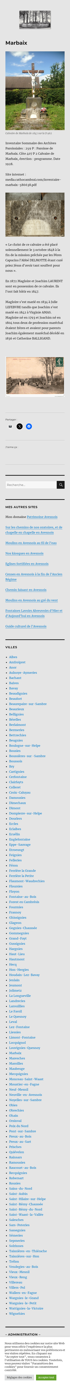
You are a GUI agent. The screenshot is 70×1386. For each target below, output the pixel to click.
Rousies (15, 1183)
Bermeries (16, 730)
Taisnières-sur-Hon (24, 1256)
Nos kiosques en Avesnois (24, 553)
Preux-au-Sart (20, 1141)
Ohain (13, 1115)
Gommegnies (19, 933)
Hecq (13, 964)
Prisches (15, 1147)
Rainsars (15, 1157)
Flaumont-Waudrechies (27, 881)
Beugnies (16, 740)
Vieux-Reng (18, 1277)
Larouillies (17, 1006)
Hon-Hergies (19, 970)
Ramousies (17, 1162)
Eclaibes (15, 829)
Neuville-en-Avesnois (25, 1095)
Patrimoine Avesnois (42, 517)
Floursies (16, 886)
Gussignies (17, 943)
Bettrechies (17, 735)
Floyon (14, 891)
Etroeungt (16, 850)
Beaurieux (16, 709)
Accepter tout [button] (46, 1377)
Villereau (15, 1282)
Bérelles (15, 719)
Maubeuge (17, 1069)
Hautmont (17, 959)
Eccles (13, 824)
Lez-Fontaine (19, 1027)
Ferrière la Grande (22, 871)
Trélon (14, 1261)
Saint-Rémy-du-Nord (25, 1209)
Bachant (15, 678)
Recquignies (18, 1173)
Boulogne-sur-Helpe (24, 745)
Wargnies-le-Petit (23, 1303)
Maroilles (16, 1063)
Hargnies (16, 949)
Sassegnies (17, 1230)
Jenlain (14, 980)
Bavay (13, 688)
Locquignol (17, 1042)
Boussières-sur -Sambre (27, 756)
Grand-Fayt (18, 938)
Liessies (15, 1032)
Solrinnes (16, 1246)
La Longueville (20, 996)
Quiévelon (16, 1152)
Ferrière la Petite (21, 876)
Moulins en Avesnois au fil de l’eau (31, 543)
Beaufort (15, 699)
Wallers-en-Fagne (23, 1293)
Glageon (15, 923)
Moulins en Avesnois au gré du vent (31, 600)
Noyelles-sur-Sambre (25, 1100)
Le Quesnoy (17, 1016)
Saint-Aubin (18, 1194)
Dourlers (15, 818)
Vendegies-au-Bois (23, 1267)
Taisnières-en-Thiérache (28, 1251)
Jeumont (15, 985)
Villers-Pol (17, 1287)
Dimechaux (17, 803)
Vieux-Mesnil (19, 1272)
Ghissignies (17, 917)
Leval (13, 1022)
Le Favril (15, 1011)
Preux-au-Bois (20, 1136)
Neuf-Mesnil (18, 1089)
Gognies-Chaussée (23, 928)
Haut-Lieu (17, 954)
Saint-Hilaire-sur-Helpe (27, 1199)
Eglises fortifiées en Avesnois (27, 564)
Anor (12, 667)
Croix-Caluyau (19, 792)
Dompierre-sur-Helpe (25, 813)
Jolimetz (15, 990)
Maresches (17, 1058)
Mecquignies (18, 1074)
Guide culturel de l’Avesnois (25, 626)
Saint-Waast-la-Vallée (26, 1214)
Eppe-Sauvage (20, 844)
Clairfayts (16, 782)
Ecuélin (14, 834)
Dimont (15, 808)
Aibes (13, 657)
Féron (13, 865)
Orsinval (15, 1121)
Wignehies (17, 1313)
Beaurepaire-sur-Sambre (28, 704)
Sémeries (16, 1235)
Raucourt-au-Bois (22, 1168)
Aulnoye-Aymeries (23, 672)
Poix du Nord (18, 1126)
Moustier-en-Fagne (24, 1084)
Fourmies (16, 907)
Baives (14, 683)
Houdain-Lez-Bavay (24, 975)
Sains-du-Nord (20, 1188)
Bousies (15, 751)
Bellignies (16, 714)
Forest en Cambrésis (24, 902)
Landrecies (17, 1001)
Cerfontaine (18, 777)
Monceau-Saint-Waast (26, 1079)
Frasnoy (15, 912)
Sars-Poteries (19, 1225)
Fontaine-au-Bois (22, 897)
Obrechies (16, 1110)
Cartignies (16, 771)
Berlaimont (17, 725)
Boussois (15, 761)
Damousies (17, 798)
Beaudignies (18, 693)
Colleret (15, 787)
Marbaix (15, 1053)
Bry (11, 766)
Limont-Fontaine (22, 1037)
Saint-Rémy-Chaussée (26, 1204)
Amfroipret (17, 662)
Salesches (16, 1220)
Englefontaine (19, 839)
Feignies (15, 855)
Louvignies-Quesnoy (24, 1048)
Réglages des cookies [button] (19, 1377)
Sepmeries (17, 1241)
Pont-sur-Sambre (22, 1131)
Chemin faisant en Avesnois (25, 590)
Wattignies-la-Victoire (26, 1308)
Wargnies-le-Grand (24, 1298)
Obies (13, 1105)
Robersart (16, 1178)
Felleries (15, 860)
